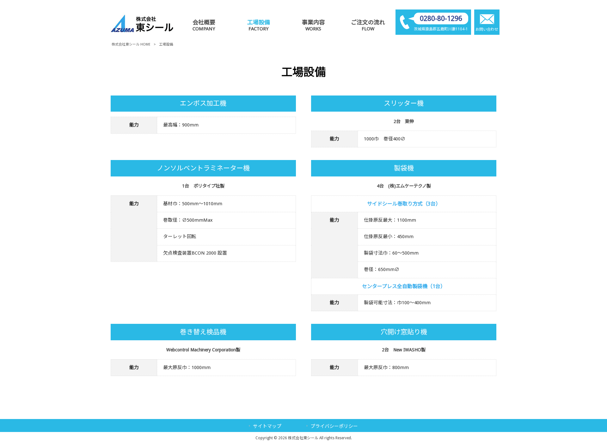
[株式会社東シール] (141, 31)
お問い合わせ (486, 29)
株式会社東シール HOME (131, 44)
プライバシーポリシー (334, 426)
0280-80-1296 (441, 18)
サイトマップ (267, 426)
